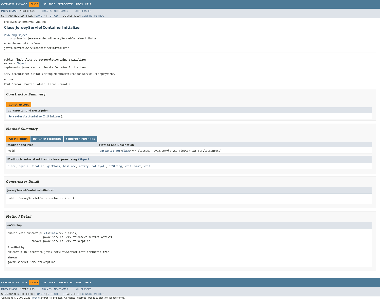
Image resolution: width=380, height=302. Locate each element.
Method (53, 15)
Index (79, 4)
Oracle (36, 297)
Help (88, 4)
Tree (52, 4)
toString (115, 166)
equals (23, 166)
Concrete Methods (80, 138)
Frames (47, 11)
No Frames (61, 11)
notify (83, 166)
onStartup (107, 150)
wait (128, 166)
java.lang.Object (15, 35)
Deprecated (65, 4)
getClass (53, 166)
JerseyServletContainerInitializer (34, 116)
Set (118, 150)
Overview (7, 4)
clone (12, 166)
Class (126, 150)
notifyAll (99, 166)
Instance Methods (47, 138)
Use (44, 4)
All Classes (83, 11)
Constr (40, 15)
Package (21, 4)
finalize (37, 166)
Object (21, 63)
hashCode (69, 166)
